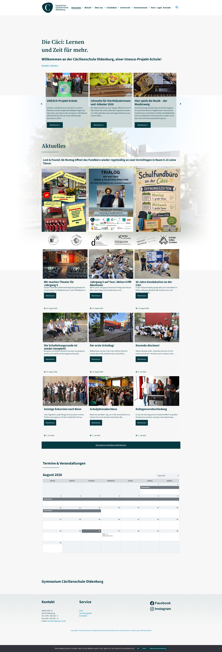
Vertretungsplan (85, 613)
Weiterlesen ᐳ (55, 125)
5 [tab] (115, 132)
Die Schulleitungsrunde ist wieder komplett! (60, 347)
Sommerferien (145, 487)
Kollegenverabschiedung (151, 409)
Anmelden (83, 616)
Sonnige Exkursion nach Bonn (62, 409)
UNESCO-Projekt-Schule (62, 101)
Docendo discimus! (148, 345)
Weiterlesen (50, 296)
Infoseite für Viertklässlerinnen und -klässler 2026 (111, 102)
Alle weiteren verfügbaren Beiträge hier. (111, 445)
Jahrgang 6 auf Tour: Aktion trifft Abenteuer (110, 283)
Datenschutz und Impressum (120, 630)
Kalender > (54, 65)
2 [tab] (109, 132)
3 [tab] (111, 132)
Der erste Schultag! (102, 345)
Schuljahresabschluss (103, 409)
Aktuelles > (46, 65)
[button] (82, 7)
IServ (81, 610)
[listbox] (167, 475)
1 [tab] (106, 132)
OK (138, 648)
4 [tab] (113, 132)
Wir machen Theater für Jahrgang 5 (59, 283)
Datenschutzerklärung (158, 648)
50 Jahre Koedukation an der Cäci (154, 283)
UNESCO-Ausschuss (107, 536)
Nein (144, 648)
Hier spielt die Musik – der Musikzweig (151, 102)
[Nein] (219, 648)
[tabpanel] (67, 100)
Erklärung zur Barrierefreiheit (141, 630)
